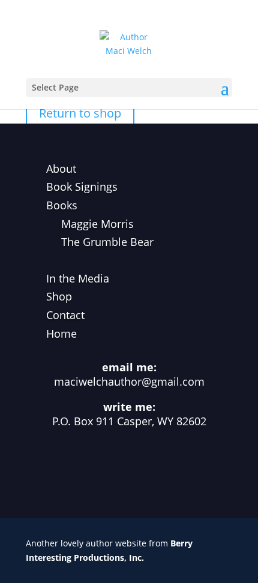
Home (61, 333)
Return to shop (80, 113)
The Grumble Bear (107, 242)
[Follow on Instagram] (110, 465)
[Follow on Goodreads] (186, 465)
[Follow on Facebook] (71, 465)
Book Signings (82, 186)
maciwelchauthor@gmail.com (129, 381)
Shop (59, 296)
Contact (65, 315)
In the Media (77, 278)
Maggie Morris (97, 224)
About (61, 168)
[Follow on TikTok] (148, 465)
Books (61, 205)
